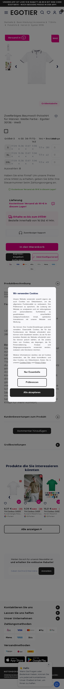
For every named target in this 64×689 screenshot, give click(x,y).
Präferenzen (32, 382)
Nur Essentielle (32, 372)
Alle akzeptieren (32, 392)
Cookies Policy (25, 362)
